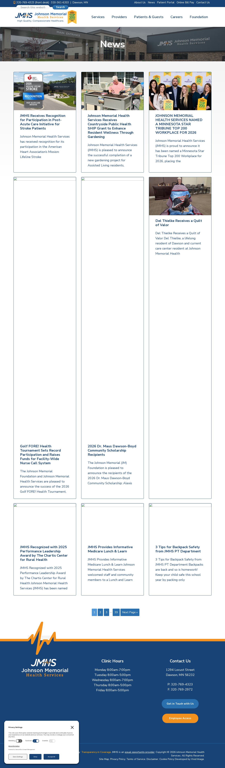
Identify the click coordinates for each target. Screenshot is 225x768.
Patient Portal (165, 2)
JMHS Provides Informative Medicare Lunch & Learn (110, 549)
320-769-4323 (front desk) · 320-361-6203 (42, 2)
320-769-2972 (182, 689)
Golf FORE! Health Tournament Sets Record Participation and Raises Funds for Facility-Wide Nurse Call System (40, 454)
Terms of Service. (136, 759)
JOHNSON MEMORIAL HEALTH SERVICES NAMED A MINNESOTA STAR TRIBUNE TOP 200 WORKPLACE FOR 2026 (178, 124)
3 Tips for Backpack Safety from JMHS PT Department (178, 549)
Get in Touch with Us (180, 703)
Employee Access (180, 718)
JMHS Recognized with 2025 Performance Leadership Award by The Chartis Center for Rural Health (44, 553)
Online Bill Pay (185, 2)
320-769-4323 (182, 684)
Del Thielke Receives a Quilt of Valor (178, 223)
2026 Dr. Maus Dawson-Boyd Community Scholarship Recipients (112, 450)
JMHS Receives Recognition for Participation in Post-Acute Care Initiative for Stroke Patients (42, 122)
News (151, 2)
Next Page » (130, 613)
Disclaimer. (153, 759)
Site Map (104, 759)
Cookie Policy (166, 759)
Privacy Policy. (118, 759)
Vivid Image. (197, 759)
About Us (140, 2)
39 (116, 613)
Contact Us (203, 2)
